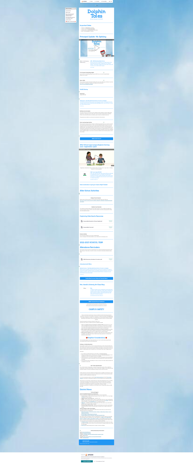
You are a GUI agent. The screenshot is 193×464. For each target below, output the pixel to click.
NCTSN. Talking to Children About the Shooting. (89, 414)
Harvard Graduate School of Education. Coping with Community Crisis (92, 415)
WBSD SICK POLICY (96, 138)
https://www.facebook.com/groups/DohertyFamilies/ (92, 436)
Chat (83, 397)
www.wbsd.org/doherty (87, 433)
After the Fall (83, 425)
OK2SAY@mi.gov (93, 401)
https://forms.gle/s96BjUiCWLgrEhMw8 (86, 84)
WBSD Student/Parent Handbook (96, 301)
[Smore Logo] (84, 1)
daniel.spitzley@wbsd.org (86, 432)
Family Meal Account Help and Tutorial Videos (96, 278)
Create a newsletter (87, 461)
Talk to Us (83, 402)
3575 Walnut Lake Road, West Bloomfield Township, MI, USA (93, 434)
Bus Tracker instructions (99, 377)
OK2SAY (107, 400)
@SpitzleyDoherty (86, 437)
